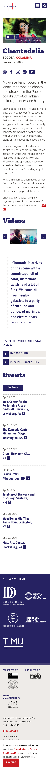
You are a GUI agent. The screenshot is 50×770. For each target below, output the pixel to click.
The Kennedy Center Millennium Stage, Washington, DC (16, 434)
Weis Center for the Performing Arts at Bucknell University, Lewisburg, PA (16, 408)
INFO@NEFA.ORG (10, 731)
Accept (12, 762)
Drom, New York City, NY (16, 456)
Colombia (24, 57)
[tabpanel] (24, 475)
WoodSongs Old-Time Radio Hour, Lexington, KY (17, 522)
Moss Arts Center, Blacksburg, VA (14, 545)
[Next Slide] (17, 37)
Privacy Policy (19, 749)
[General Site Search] (44, 5)
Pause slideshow (8, 37)
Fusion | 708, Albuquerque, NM (14, 476)
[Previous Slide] (12, 37)
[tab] (13, 388)
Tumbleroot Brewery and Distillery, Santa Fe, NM (19, 498)
